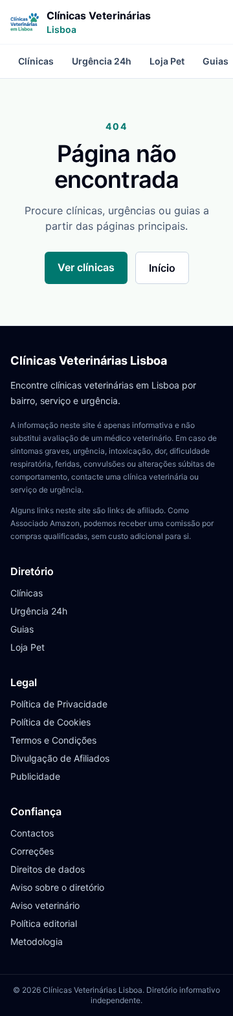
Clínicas (36, 61)
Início (162, 267)
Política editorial (43, 923)
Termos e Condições (53, 740)
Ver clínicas (86, 267)
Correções (32, 851)
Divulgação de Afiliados (59, 758)
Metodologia (36, 941)
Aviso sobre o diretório (57, 887)
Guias (22, 629)
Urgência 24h (101, 61)
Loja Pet (167, 61)
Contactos (32, 833)
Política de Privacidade (58, 703)
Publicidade (35, 776)
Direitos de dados (47, 869)
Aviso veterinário (45, 905)
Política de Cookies (50, 721)
